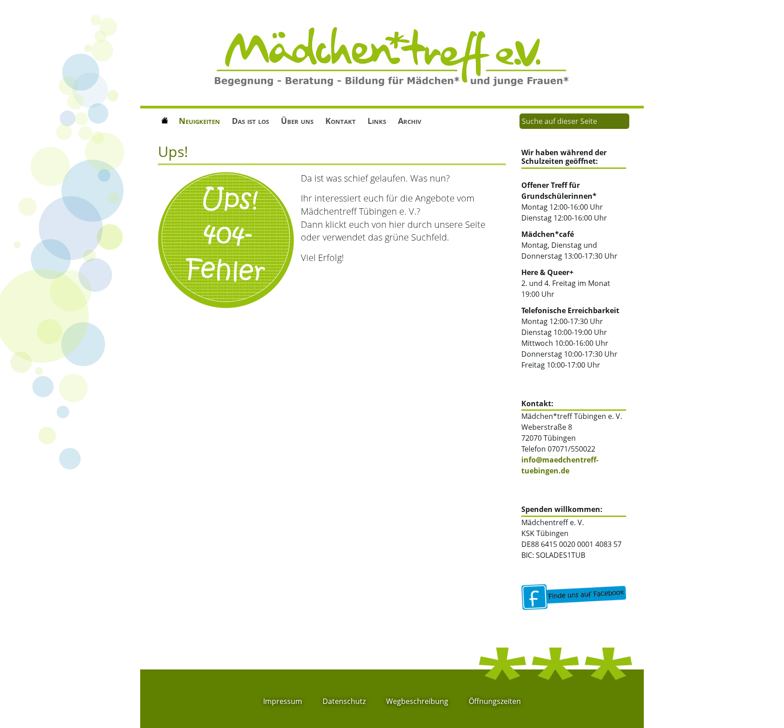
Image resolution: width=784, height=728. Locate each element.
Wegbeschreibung (417, 701)
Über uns (297, 120)
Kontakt (340, 120)
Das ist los (250, 120)
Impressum (282, 701)
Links (377, 120)
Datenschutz (344, 701)
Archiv (409, 120)
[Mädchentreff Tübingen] (392, 56)
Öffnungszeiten (495, 701)
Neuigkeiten (199, 120)
